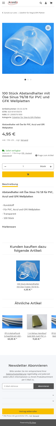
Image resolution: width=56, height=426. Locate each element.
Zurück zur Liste (10, 12)
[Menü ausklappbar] (3, 1)
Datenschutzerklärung (16, 374)
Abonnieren (43, 386)
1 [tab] (25, 79)
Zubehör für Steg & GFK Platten (26, 117)
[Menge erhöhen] (51, 166)
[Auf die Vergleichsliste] (48, 28)
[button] (41, 3)
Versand (24, 140)
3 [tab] (31, 79)
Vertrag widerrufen (28, 411)
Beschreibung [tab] (10, 184)
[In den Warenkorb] (4, 21)
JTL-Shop (32, 422)
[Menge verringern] (5, 166)
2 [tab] (28, 79)
